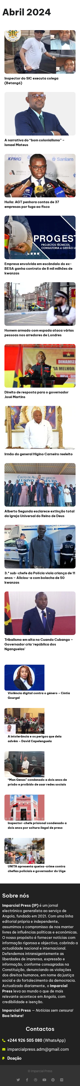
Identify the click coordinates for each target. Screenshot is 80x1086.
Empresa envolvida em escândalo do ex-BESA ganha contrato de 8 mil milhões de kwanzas (38, 268)
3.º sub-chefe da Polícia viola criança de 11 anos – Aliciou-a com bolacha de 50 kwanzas (39, 578)
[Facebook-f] (27, 1080)
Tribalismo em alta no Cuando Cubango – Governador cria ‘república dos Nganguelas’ (38, 644)
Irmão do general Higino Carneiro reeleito (38, 454)
